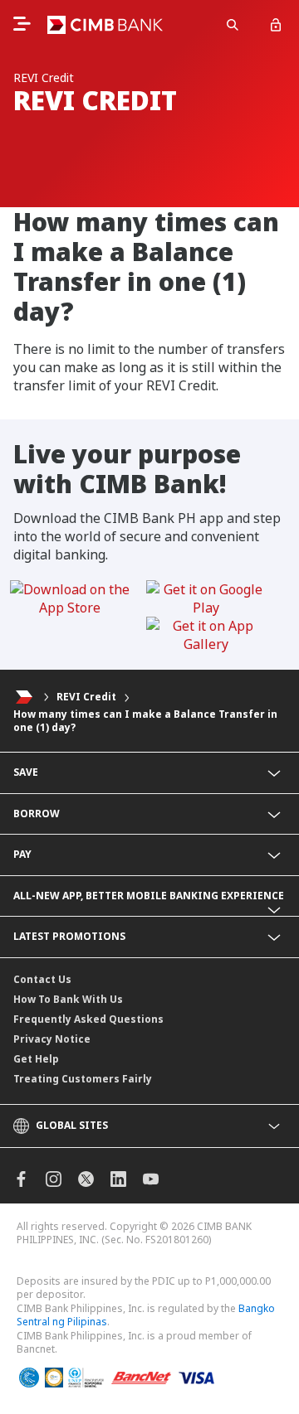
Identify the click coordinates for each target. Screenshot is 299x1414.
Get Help (36, 1059)
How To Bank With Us (68, 999)
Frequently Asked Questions (88, 1019)
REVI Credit (86, 697)
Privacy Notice (52, 1039)
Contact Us (42, 979)
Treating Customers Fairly (82, 1079)
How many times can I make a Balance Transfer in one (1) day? (145, 721)
